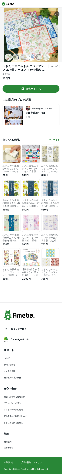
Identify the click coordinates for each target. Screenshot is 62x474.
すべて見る (54, 140)
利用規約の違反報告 (12, 377)
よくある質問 (9, 371)
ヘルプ (7, 358)
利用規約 (7, 441)
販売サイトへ (33, 88)
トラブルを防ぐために (13, 422)
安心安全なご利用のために (15, 416)
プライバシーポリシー (13, 403)
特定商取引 (8, 448)
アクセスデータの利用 (13, 409)
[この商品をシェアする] (56, 14)
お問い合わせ (9, 364)
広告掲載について (30, 462)
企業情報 (8, 462)
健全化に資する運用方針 (14, 397)
